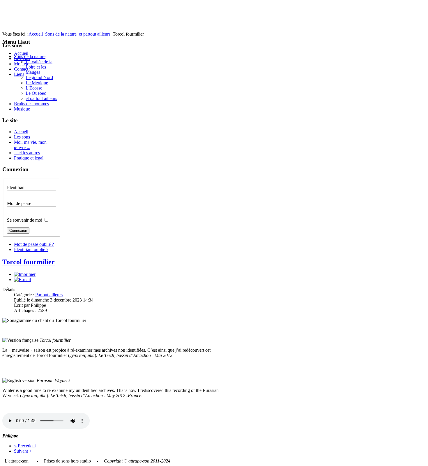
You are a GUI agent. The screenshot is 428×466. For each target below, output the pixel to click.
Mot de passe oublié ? (34, 244)
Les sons (22, 136)
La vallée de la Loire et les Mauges (39, 67)
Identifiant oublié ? (31, 249)
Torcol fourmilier (28, 262)
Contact (21, 68)
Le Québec (36, 93)
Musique (22, 108)
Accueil (21, 53)
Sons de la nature (61, 33)
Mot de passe (19, 203)
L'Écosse (34, 87)
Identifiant (16, 187)
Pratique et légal (28, 157)
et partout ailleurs (94, 33)
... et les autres (27, 152)
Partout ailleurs (49, 294)
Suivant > (23, 451)
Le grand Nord (39, 77)
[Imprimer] (25, 274)
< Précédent (25, 445)
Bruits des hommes (31, 103)
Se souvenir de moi (24, 220)
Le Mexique (37, 82)
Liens (19, 74)
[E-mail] (22, 279)
